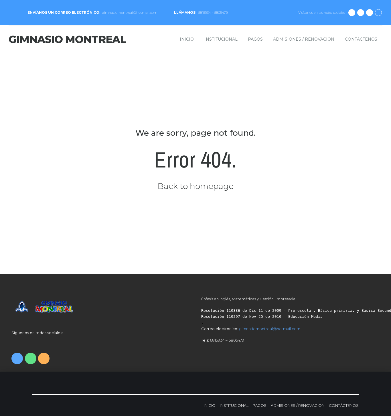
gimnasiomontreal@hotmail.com (269, 328)
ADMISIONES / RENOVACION (303, 39)
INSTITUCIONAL (221, 39)
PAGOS (255, 39)
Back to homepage (195, 186)
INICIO (187, 39)
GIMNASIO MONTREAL (67, 39)
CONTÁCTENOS (361, 39)
